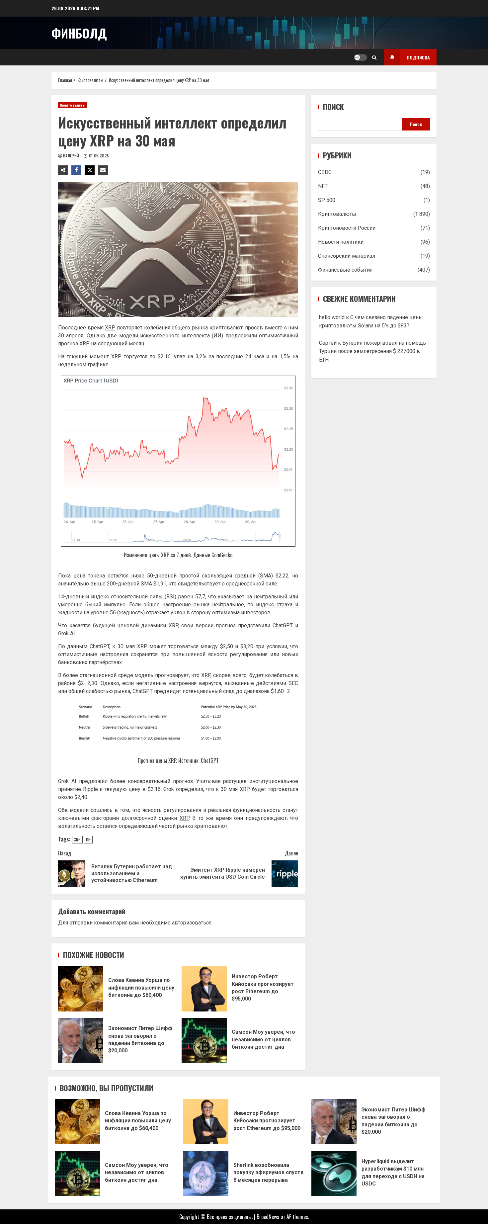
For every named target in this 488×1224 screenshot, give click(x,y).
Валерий (71, 155)
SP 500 (326, 200)
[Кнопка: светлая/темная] (360, 57)
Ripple (90, 789)
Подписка (418, 57)
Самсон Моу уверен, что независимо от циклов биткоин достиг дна (204, 1040)
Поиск (333, 107)
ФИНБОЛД (79, 33)
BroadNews (268, 1217)
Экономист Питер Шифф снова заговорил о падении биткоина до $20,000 (80, 1040)
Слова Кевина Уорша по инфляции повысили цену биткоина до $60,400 (80, 988)
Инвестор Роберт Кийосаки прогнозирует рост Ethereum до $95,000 (204, 988)
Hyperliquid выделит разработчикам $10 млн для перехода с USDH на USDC (334, 1173)
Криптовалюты (72, 105)
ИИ (88, 839)
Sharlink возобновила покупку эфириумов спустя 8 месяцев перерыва (205, 1173)
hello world (332, 317)
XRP (110, 327)
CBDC (325, 172)
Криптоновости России (346, 228)
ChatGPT (283, 625)
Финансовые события (345, 270)
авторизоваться (191, 922)
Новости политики (341, 242)
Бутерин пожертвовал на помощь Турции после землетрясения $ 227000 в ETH (372, 351)
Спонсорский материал (346, 256)
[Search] (374, 57)
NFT (323, 186)
